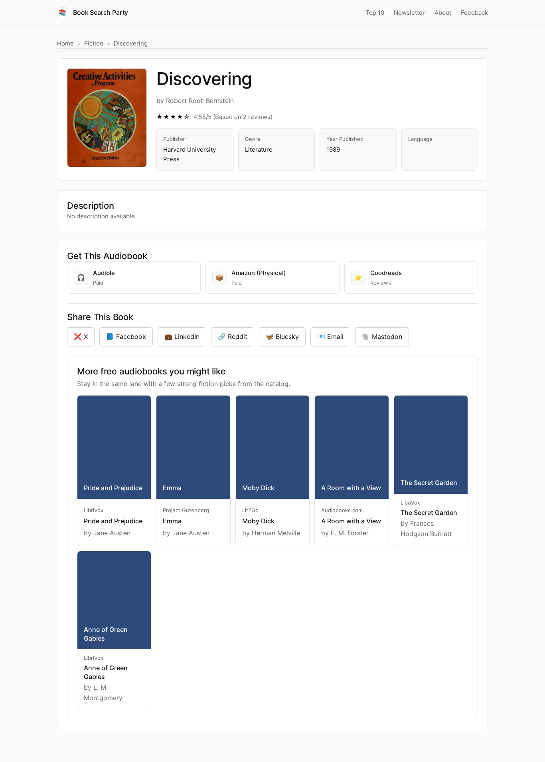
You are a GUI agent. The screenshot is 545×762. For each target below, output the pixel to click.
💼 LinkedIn (181, 336)
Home (65, 43)
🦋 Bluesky (282, 336)
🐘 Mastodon (382, 336)
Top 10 (374, 12)
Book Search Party (93, 12)
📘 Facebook (126, 336)
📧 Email (330, 336)
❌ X (81, 336)
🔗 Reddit (232, 336)
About (442, 12)
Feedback (474, 12)
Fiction (93, 43)
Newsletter (409, 12)
